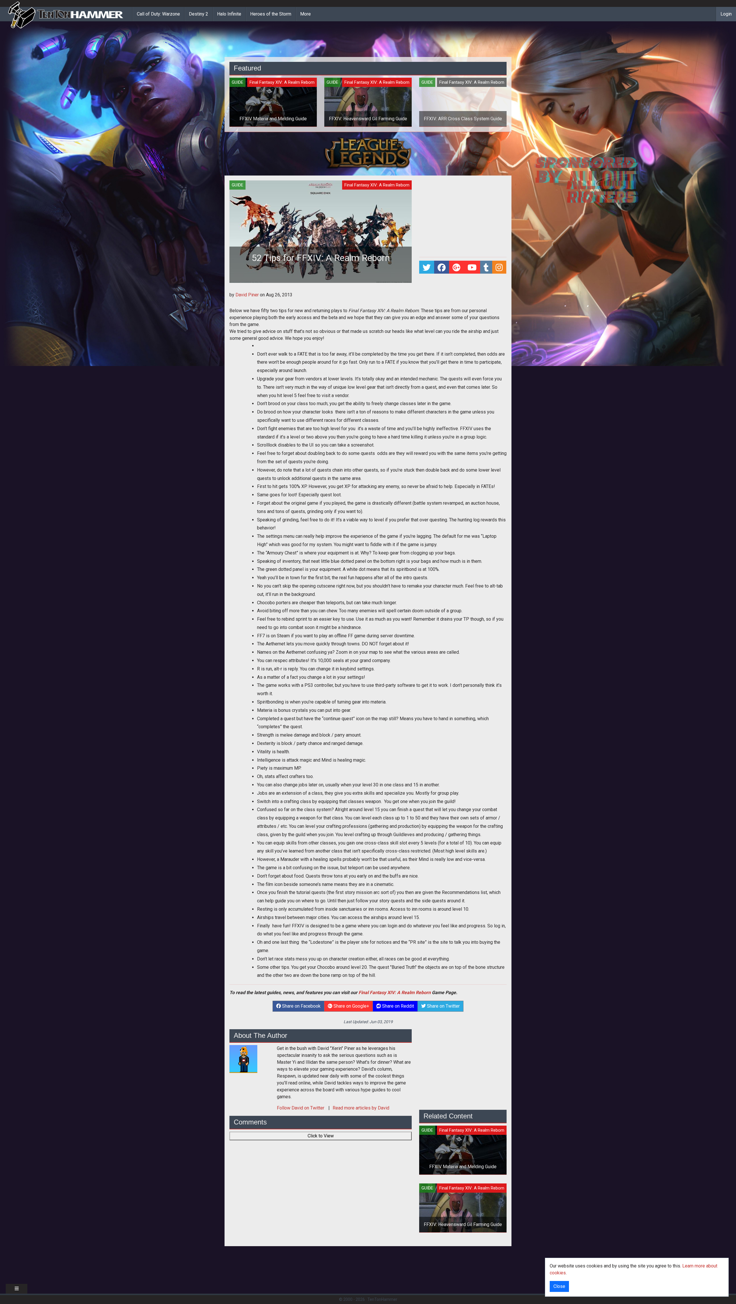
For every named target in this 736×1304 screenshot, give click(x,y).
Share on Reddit (397, 1006)
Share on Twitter (443, 1006)
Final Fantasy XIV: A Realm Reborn (395, 992)
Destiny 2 (198, 14)
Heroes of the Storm (270, 14)
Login (726, 14)
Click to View (321, 1136)
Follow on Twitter (301, 1108)
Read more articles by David (361, 1108)
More (305, 14)
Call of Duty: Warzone (158, 14)
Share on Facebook (301, 1006)
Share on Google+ (350, 1006)
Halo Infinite (229, 14)
